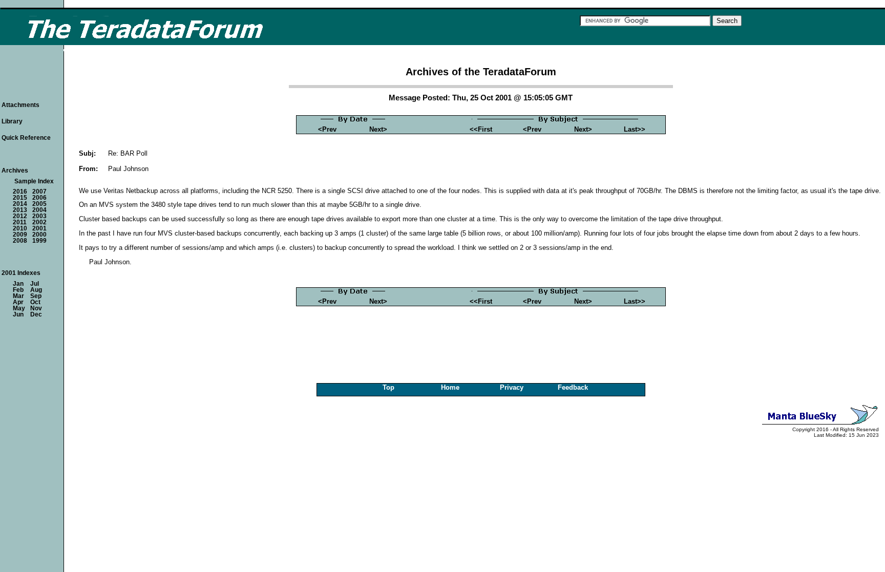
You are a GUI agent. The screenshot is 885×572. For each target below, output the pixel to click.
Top (388, 387)
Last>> (634, 129)
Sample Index (34, 181)
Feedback (573, 387)
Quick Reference (26, 137)
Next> (378, 129)
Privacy (511, 387)
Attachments (20, 105)
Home (450, 387)
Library (12, 121)
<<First (481, 129)
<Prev (327, 129)
